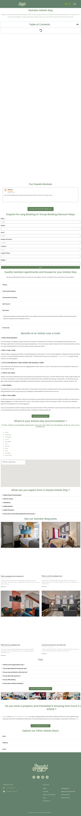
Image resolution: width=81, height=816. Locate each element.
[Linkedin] (47, 777)
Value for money (8, 499)
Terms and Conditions (68, 791)
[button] (77, 24)
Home (44, 788)
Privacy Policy (65, 798)
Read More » (3, 586)
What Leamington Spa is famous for (12, 576)
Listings (45, 791)
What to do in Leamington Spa (10, 645)
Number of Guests (6, 239)
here (77, 719)
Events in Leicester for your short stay (54, 645)
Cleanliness (6, 502)
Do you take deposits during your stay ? (15, 668)
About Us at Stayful (49, 794)
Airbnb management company (20, 716)
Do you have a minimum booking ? (13, 683)
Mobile (3, 225)
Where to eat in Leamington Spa (52, 576)
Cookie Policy (65, 794)
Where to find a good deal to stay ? (13, 665)
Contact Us (46, 801)
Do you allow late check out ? (12, 676)
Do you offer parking (9, 679)
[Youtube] (42, 777)
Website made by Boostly (44, 812)
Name (3, 218)
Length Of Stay (5, 253)
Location (3, 246)
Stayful (5, 716)
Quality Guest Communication (12, 495)
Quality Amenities (8, 510)
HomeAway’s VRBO (63, 356)
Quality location (8, 506)
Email (2, 232)
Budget (3, 260)
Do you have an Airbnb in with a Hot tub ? (15, 672)
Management (65, 788)
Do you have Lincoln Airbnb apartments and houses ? (19, 514)
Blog (44, 798)
